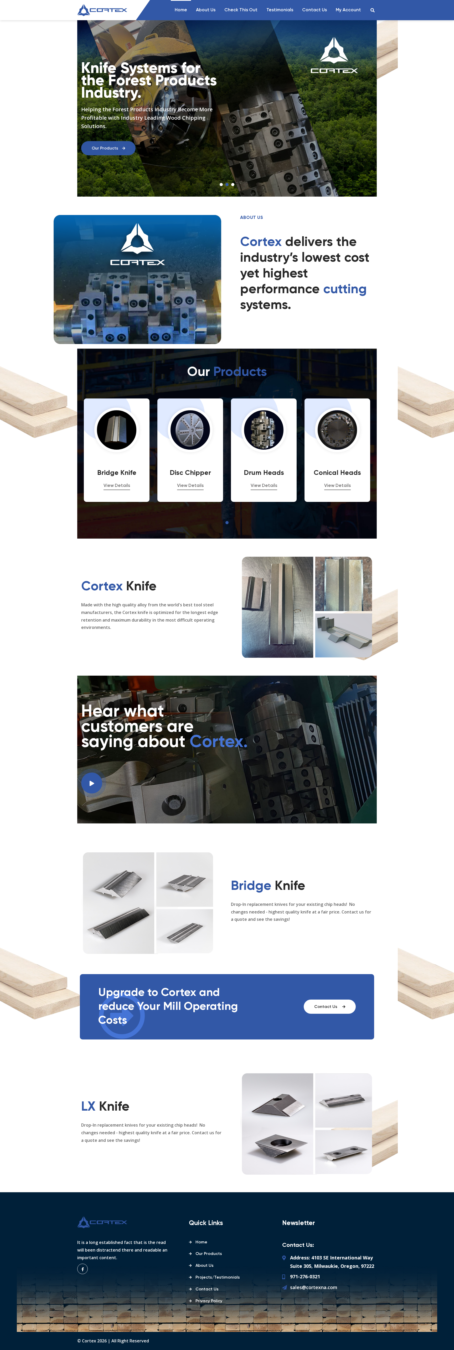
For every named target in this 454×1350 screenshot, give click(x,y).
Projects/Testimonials (217, 1277)
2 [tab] (227, 184)
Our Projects (104, 149)
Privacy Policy (208, 1301)
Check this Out (240, 10)
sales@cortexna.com (313, 1287)
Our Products (208, 1254)
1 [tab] (221, 184)
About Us (205, 10)
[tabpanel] (116, 450)
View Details (117, 486)
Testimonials (279, 10)
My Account (348, 10)
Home (181, 10)
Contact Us (314, 10)
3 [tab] (232, 184)
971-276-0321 (305, 1276)
